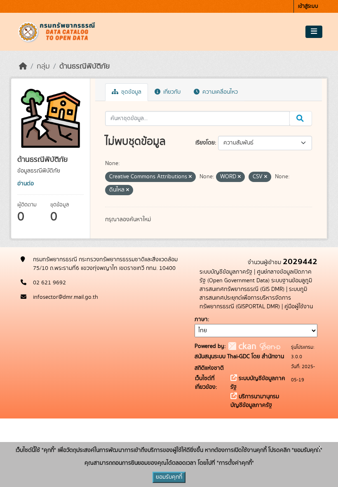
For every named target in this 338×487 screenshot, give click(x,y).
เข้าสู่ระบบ (308, 6)
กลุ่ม (43, 66)
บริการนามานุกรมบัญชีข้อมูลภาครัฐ (254, 400)
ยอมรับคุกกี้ (169, 477)
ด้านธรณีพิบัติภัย (84, 66)
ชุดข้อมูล (130, 92)
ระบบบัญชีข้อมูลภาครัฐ (226, 272)
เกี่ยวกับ (171, 92)
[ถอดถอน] (190, 177)
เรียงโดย (205, 143)
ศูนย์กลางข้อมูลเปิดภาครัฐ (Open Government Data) (256, 276)
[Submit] (300, 118)
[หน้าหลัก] (23, 66)
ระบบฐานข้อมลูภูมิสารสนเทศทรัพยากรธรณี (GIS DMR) (256, 285)
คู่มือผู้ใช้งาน (298, 307)
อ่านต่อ (25, 184)
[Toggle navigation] (313, 32)
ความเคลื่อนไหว (219, 92)
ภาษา (201, 319)
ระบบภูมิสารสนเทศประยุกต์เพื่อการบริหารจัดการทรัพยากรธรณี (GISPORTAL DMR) (253, 298)
